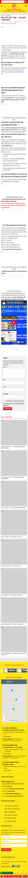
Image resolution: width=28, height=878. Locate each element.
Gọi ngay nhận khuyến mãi (6, 873)
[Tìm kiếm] (25, 1)
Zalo (24, 876)
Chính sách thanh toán (10, 818)
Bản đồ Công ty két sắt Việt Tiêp (15, 796)
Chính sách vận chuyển (10, 821)
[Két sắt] (14, 6)
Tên (4, 379)
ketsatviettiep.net (18, 72)
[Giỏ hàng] (26, 6)
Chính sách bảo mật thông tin (12, 809)
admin (14, 23)
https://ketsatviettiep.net (13, 244)
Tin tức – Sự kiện (5, 15)
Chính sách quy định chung (11, 806)
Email (5, 386)
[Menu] (2, 6)
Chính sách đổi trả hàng (10, 815)
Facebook (15, 876)
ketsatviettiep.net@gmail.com (13, 247)
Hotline (5, 876)
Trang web (5, 394)
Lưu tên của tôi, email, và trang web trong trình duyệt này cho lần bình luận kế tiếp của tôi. (13, 403)
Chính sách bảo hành (9, 812)
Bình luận (5, 367)
